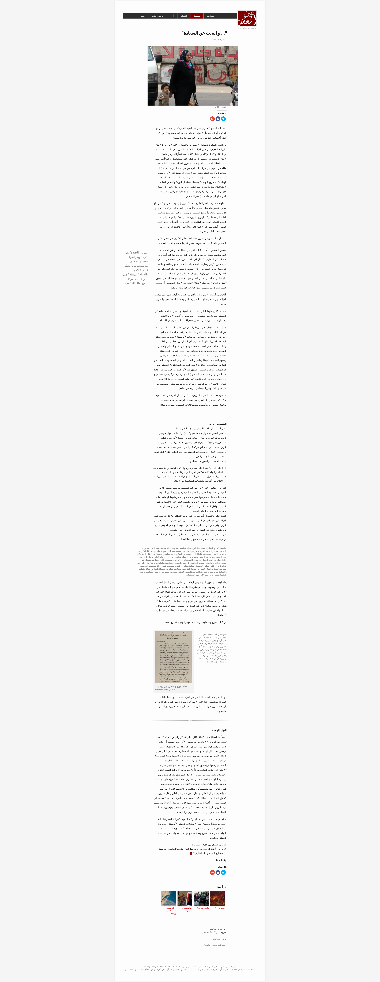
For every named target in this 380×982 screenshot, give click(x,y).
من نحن (210, 16)
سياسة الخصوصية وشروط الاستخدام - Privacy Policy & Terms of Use (173, 967)
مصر (204, 932)
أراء (172, 16)
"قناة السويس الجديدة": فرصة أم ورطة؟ (169, 911)
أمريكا (216, 932)
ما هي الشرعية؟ (203, 908)
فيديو (142, 16)
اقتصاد (184, 16)
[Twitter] (190, 961)
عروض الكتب (157, 16)
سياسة (197, 16)
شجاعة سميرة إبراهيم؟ (187, 909)
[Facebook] (188, 961)
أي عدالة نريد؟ (220, 908)
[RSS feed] (185, 961)
